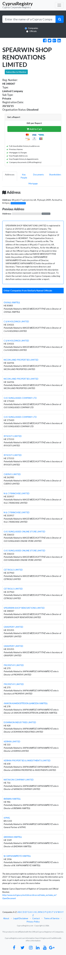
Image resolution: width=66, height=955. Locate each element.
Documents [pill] (38, 174)
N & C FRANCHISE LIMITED (16, 493)
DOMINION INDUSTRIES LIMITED (20, 722)
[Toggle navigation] (59, 5)
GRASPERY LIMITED (13, 627)
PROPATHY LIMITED (14, 665)
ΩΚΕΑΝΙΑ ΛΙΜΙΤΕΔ (13, 837)
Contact (36, 918)
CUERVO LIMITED (12, 474)
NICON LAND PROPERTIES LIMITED (21, 360)
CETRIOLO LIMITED (13, 569)
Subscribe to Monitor (16, 72)
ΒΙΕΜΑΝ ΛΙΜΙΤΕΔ (12, 799)
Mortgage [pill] (33, 183)
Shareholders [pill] (55, 174)
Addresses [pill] (9, 174)
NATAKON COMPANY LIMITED (19, 779)
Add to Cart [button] (35, 128)
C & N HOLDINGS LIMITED (16, 321)
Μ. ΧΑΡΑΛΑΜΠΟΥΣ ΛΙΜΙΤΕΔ (17, 856)
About (6, 918)
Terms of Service (51, 918)
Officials (33, 31)
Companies (33, 28)
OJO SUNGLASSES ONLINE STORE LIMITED (24, 531)
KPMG (7, 818)
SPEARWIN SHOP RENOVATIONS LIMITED (24, 608)
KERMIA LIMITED (12, 741)
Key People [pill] (24, 176)
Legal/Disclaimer (20, 918)
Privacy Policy (33, 921)
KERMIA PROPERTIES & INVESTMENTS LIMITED (27, 760)
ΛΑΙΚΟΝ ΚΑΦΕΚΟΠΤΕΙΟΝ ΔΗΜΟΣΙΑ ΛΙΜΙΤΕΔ (26, 703)
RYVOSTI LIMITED (13, 436)
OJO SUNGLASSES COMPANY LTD (20, 398)
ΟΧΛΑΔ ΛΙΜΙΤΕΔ (12, 302)
